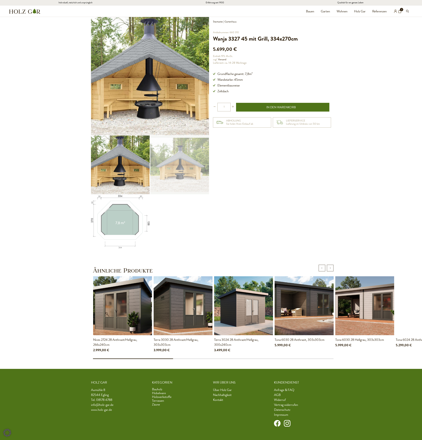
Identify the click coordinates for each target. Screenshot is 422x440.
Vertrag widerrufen (286, 405)
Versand (222, 59)
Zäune (156, 404)
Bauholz (157, 389)
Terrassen (158, 401)
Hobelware (159, 393)
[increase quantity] (233, 107)
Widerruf (280, 400)
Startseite (218, 22)
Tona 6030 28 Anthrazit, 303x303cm (299, 340)
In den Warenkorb (281, 107)
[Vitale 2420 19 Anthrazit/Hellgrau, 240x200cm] (61, 305)
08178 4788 (104, 400)
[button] (7, 432)
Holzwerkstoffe (161, 397)
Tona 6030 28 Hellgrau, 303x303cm (359, 340)
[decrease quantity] (214, 107)
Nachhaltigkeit (222, 395)
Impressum (281, 415)
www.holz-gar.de (101, 410)
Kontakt (218, 400)
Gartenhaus (231, 22)
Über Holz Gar (222, 390)
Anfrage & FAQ (284, 390)
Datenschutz (282, 410)
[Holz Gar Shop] (24, 11)
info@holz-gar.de (102, 405)
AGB (277, 395)
